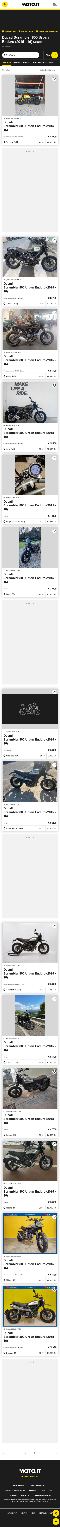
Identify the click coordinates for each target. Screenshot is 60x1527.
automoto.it (12, 1513)
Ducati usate (27, 31)
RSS (50, 1491)
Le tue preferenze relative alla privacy (18, 1525)
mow (33, 1513)
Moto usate (10, 31)
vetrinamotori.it (46, 1513)
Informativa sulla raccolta (12, 1522)
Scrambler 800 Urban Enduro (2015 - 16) (29, 126)
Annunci (7, 62)
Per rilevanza (50, 70)
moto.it (24, 1513)
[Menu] (55, 4)
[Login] (5, 4)
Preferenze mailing (43, 1495)
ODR (43, 1491)
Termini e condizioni (37, 1486)
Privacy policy (19, 1486)
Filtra (48, 55)
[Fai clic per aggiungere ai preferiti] (54, 79)
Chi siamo (12, 1495)
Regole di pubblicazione (15, 1491)
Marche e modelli (22, 62)
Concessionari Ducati (43, 62)
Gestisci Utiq (26, 1495)
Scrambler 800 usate (49, 31)
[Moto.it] (30, 4)
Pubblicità (33, 1491)
